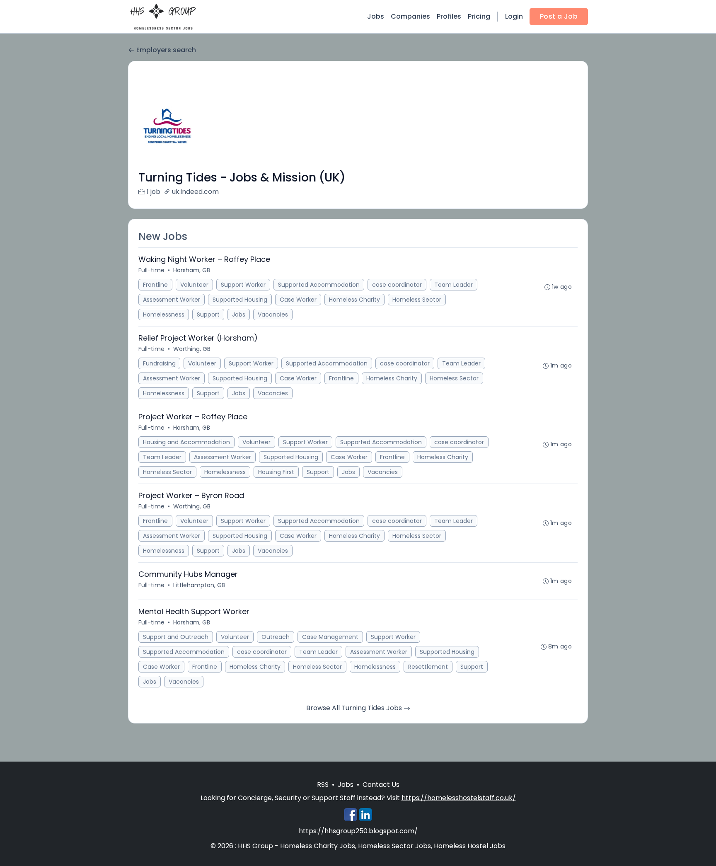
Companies (410, 16)
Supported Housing (240, 299)
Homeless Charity (354, 299)
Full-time (151, 270)
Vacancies (273, 314)
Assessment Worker (171, 299)
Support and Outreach (175, 637)
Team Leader (453, 285)
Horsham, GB (191, 270)
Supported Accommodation (319, 285)
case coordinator (397, 285)
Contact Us (381, 784)
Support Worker (243, 285)
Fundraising (159, 363)
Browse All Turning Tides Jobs (355, 708)
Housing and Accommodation (186, 442)
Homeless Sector (416, 299)
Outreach (275, 637)
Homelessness (163, 314)
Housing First (276, 472)
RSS (323, 784)
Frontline (155, 285)
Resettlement (428, 667)
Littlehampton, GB (199, 585)
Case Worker (298, 299)
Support (208, 314)
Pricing (479, 16)
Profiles (449, 16)
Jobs (375, 16)
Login (514, 16)
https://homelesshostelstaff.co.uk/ (459, 798)
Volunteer (194, 285)
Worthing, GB (191, 349)
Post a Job (559, 16)
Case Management (330, 637)
